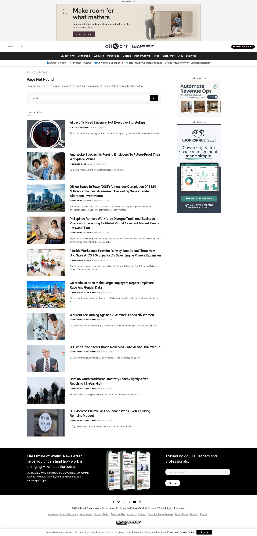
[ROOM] (128, 22)
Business (191, 56)
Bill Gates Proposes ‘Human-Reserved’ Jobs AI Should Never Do (115, 347)
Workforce (169, 56)
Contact (142, 514)
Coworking (113, 56)
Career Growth (142, 56)
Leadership (84, 56)
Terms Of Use (118, 514)
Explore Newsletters (244, 47)
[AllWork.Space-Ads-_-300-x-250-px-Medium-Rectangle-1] (199, 98)
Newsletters (86, 514)
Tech (156, 56)
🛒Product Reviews (80, 62)
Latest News (68, 56)
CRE (180, 56)
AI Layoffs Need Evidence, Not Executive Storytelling (107, 122)
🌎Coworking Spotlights (108, 62)
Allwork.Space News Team (84, 292)
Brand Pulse (181, 514)
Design (127, 56)
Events (203, 514)
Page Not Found (40, 72)
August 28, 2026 (99, 127)
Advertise (53, 514)
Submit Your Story (68, 514)
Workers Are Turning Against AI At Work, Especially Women (112, 315)
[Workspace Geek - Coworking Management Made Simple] (199, 168)
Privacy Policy (101, 514)
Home (29, 72)
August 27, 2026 (102, 201)
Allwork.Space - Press (82, 201)
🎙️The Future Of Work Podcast (144, 62)
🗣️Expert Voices (56, 62)
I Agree (204, 532)
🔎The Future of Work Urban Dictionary (188, 62)
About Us (132, 514)
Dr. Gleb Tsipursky (80, 127)
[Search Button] (22, 46)
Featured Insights (80, 164)
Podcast (194, 514)
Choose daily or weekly (39, 473)
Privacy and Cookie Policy (180, 532)
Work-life (99, 56)
